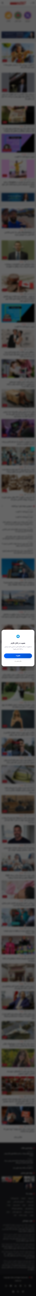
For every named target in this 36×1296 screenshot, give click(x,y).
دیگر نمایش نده (18, 661)
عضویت (18, 656)
